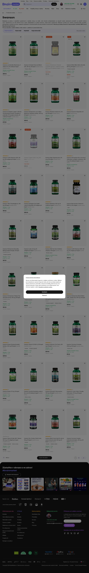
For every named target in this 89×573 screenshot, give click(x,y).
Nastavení (44, 295)
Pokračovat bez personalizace (33, 277)
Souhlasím (44, 292)
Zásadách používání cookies (45, 287)
